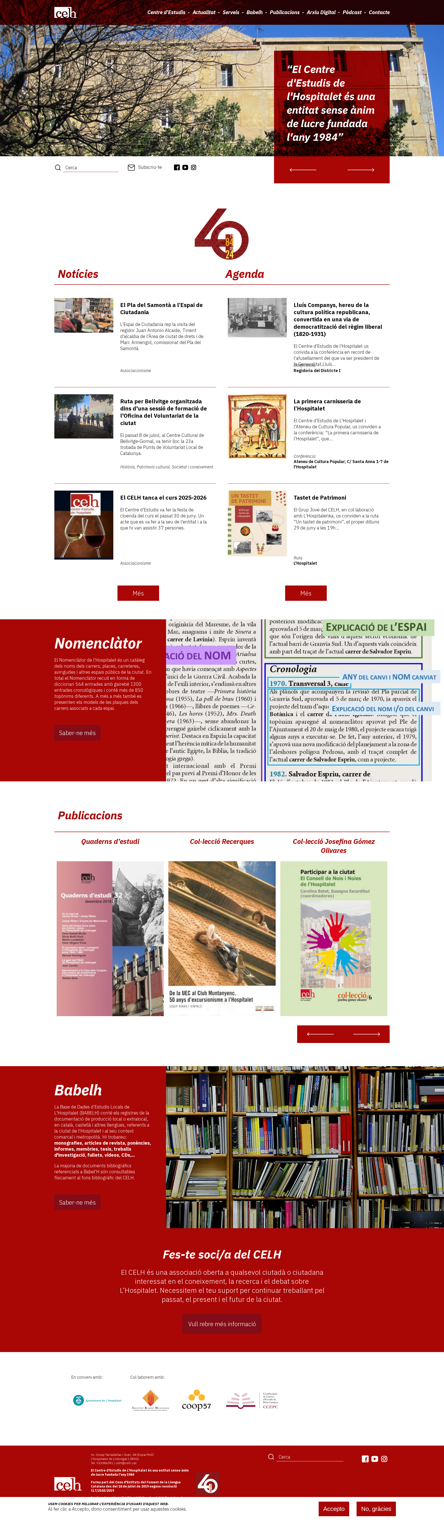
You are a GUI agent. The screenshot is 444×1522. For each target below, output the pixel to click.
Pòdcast (352, 12)
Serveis (231, 12)
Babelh (255, 12)
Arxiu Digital (321, 12)
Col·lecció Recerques (222, 841)
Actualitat (204, 12)
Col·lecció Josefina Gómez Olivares (334, 846)
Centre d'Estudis (166, 12)
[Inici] (65, 12)
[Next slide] (361, 169)
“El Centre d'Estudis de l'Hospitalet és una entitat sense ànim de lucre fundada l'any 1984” (331, 103)
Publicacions (285, 12)
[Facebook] (176, 167)
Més (138, 593)
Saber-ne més (77, 733)
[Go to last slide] (303, 169)
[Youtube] (185, 167)
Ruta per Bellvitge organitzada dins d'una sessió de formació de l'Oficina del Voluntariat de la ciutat (163, 412)
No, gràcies (376, 1508)
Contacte (379, 12)
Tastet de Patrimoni (320, 497)
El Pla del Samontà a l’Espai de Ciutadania (161, 308)
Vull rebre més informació (222, 1324)
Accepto (334, 1508)
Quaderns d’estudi (110, 841)
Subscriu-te (150, 167)
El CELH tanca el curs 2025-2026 (163, 497)
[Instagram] (193, 167)
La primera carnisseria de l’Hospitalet (327, 405)
